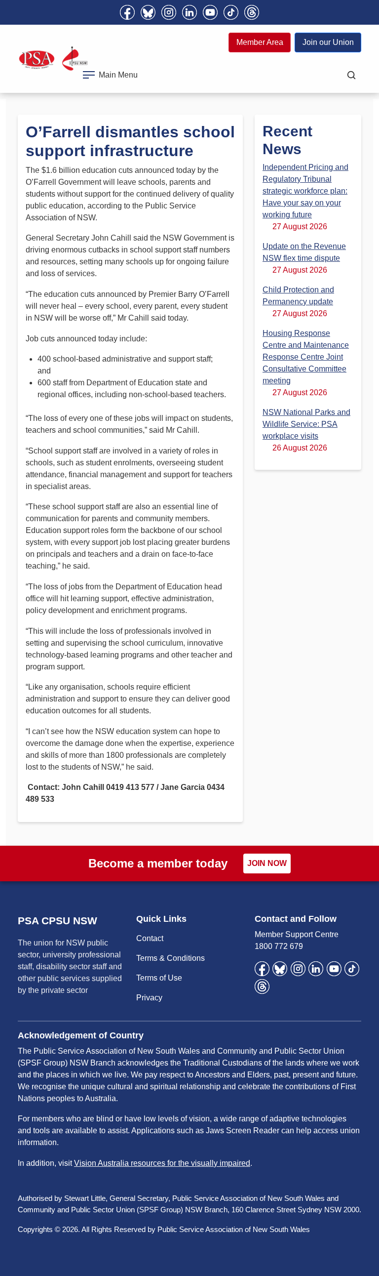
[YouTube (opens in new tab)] (210, 12)
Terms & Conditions (170, 958)
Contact (149, 938)
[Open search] (351, 75)
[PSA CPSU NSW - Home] (53, 58)
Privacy (149, 997)
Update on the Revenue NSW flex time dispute (304, 252)
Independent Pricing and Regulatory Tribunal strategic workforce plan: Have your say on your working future (305, 191)
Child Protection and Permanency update (298, 296)
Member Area (259, 42)
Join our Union (328, 42)
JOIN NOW (267, 863)
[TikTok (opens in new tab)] (231, 12)
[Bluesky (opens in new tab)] (148, 12)
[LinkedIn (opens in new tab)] (189, 12)
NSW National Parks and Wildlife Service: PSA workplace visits (306, 424)
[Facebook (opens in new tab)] (127, 12)
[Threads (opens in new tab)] (251, 12)
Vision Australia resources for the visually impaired (162, 1163)
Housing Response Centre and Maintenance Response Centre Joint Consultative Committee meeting (306, 357)
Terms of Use (159, 978)
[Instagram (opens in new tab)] (168, 12)
